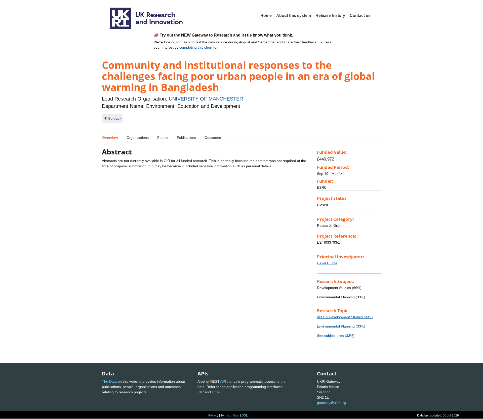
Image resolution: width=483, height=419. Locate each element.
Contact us (360, 15)
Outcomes (213, 138)
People (162, 138)
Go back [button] (114, 118)
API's (224, 381)
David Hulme (327, 263)
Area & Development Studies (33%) (345, 317)
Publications (186, 138)
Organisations (138, 138)
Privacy (213, 415)
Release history (330, 15)
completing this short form (200, 47)
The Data (109, 381)
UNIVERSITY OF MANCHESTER (206, 99)
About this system (293, 15)
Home (266, 15)
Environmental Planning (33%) (341, 326)
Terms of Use (229, 415)
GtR (200, 392)
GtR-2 (216, 392)
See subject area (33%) (335, 336)
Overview (110, 138)
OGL (245, 415)
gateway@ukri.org (331, 403)
